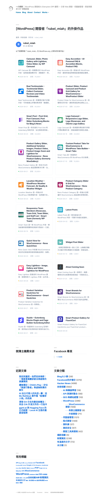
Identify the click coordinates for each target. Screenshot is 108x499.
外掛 (40, 474)
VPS (23, 471)
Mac (20, 468)
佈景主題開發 (75, 410)
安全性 (17, 477)
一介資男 (19, 7)
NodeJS (32, 468)
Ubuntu (18, 471)
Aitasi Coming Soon (75, 267)
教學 (38, 478)
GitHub (46, 492)
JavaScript (45, 465)
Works (44, 12)
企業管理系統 (32, 474)
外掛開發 (73, 414)
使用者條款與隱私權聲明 (56, 492)
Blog (24, 12)
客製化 (21, 477)
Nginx (28, 468)
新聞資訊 (61, 438)
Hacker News (64, 383)
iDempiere (38, 465)
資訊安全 (67, 428)
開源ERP (17, 482)
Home (18, 12)
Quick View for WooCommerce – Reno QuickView (37, 243)
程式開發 (67, 421)
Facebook (40, 463)
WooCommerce (32, 471)
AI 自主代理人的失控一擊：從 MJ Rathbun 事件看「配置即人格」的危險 (33, 396)
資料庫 (66, 424)
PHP (37, 468)
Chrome (26, 463)
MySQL (24, 468)
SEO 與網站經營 (70, 397)
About (30, 12)
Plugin (41, 468)
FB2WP (24, 465)
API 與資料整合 (70, 393)
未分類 (60, 445)
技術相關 (61, 387)
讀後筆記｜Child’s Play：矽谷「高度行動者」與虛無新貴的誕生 (33, 387)
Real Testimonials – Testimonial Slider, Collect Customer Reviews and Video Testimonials (35, 91)
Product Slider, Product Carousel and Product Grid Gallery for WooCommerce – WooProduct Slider (76, 91)
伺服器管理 (68, 417)
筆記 (35, 480)
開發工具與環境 (70, 431)
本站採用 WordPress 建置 (28, 492)
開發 (21, 483)
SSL (46, 468)
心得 (26, 478)
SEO (44, 468)
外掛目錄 (24, 37)
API (17, 463)
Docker (30, 463)
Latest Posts (72, 210)
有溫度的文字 (63, 442)
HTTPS (33, 465)
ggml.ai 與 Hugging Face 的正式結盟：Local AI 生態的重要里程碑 (33, 410)
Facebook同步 (19, 465)
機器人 (27, 480)
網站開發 (42, 480)
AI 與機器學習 (69, 390)
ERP (34, 463)
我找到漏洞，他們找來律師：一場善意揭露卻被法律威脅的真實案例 (32, 379)
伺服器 (36, 474)
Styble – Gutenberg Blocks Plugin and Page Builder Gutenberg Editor (38, 320)
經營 (38, 480)
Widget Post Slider (74, 242)
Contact (37, 12)
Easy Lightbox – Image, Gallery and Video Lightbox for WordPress (37, 268)
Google (28, 465)
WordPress (68, 401)
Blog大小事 (62, 376)
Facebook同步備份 (66, 380)
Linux (17, 468)
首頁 (17, 37)
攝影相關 (61, 435)
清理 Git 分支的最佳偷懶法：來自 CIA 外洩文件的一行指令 (33, 403)
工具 (24, 477)
